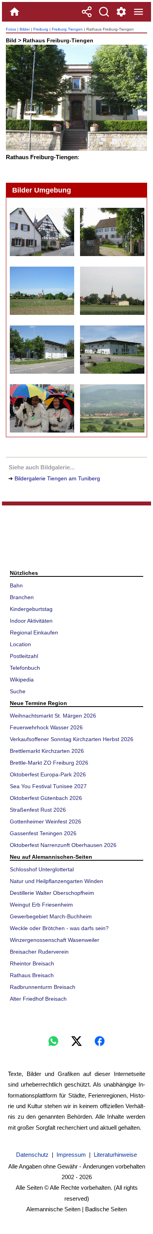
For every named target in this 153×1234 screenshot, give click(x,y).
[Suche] (104, 11)
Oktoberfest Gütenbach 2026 (46, 798)
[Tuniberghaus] (41, 349)
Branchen (22, 597)
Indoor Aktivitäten (31, 621)
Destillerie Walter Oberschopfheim (52, 893)
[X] (76, 1041)
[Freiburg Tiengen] (112, 408)
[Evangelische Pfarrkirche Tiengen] (41, 290)
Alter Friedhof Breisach (38, 999)
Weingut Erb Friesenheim (41, 904)
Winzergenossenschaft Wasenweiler (54, 940)
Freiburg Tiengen (67, 29)
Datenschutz (32, 1154)
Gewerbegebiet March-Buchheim (51, 916)
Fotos (11, 29)
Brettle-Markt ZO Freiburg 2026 (49, 763)
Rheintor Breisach (32, 963)
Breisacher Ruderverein (39, 952)
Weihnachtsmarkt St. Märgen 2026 (53, 715)
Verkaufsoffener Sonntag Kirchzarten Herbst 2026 (71, 739)
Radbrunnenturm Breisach (42, 987)
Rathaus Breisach (32, 975)
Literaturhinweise (115, 1154)
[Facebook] (99, 1041)
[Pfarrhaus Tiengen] (112, 231)
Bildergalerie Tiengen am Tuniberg (57, 478)
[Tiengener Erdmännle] (41, 408)
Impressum (71, 1154)
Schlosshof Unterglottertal (42, 869)
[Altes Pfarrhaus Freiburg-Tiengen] (41, 231)
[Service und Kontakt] (121, 11)
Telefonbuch (25, 668)
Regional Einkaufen (34, 632)
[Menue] (138, 11)
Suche (18, 691)
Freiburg (40, 29)
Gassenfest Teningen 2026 (43, 833)
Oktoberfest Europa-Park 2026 (48, 774)
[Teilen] (86, 11)
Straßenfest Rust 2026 (38, 810)
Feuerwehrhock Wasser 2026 (46, 727)
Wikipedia (22, 679)
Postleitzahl (24, 656)
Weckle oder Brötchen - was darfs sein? (59, 928)
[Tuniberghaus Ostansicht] (112, 349)
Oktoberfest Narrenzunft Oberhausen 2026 (63, 845)
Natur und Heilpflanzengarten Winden (56, 881)
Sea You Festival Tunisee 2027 (48, 786)
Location (20, 644)
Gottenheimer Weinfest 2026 (45, 821)
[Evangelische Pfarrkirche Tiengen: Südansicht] (112, 290)
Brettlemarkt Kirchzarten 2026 (47, 751)
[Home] (14, 11)
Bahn (16, 585)
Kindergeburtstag (31, 609)
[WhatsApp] (53, 1041)
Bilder (25, 29)
